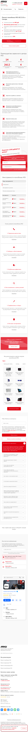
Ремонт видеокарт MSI (6, 662)
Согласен (24, 728)
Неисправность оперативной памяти (6, 212)
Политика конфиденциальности (14, 719)
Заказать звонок (14, 346)
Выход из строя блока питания (7, 203)
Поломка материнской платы (7, 207)
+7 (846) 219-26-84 (17, 2)
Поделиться (2, 710)
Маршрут (8, 600)
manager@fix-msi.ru (5, 688)
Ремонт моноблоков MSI (6, 668)
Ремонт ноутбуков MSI (6, 660)
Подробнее (14, 239)
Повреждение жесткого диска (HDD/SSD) (7, 216)
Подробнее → (22, 199)
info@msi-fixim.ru (5, 685)
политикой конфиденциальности (19, 169)
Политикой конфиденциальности (14, 553)
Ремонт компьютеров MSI (7, 665)
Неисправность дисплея (5, 199)
